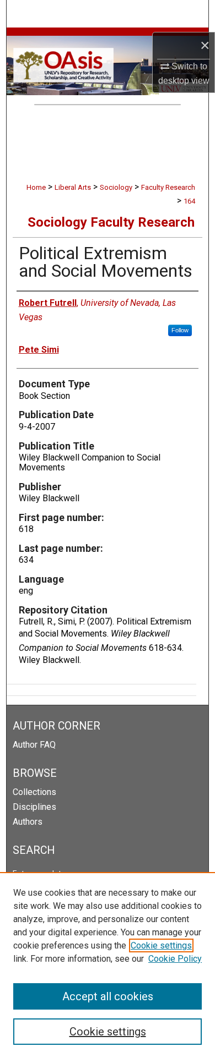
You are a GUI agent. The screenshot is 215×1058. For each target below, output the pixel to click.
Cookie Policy (175, 958)
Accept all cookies (107, 996)
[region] (107, 965)
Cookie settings (161, 945)
